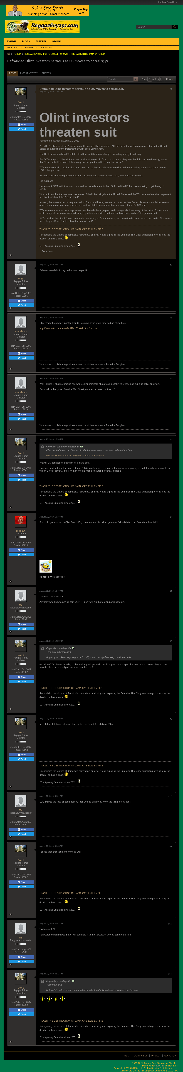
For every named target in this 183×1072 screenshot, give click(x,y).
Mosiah (20, 530)
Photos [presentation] (46, 73)
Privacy (156, 1055)
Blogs (26, 41)
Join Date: (15, 117)
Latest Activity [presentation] (29, 73)
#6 (171, 517)
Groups (56, 41)
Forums (11, 41)
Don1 (21, 102)
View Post (81, 446)
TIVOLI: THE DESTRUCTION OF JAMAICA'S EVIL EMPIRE (71, 229)
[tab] (12, 73)
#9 (171, 719)
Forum (17, 54)
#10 (170, 796)
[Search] (175, 27)
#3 (171, 317)
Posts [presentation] (12, 73)
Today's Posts (14, 47)
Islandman (20, 331)
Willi (20, 278)
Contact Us (141, 1055)
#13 (170, 974)
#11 (170, 846)
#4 (171, 378)
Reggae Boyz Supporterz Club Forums (46, 54)
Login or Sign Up (166, 2)
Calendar (46, 47)
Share (23, 124)
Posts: (17, 119)
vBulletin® (159, 1065)
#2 (171, 265)
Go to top (170, 1055)
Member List (31, 47)
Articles (41, 41)
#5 (171, 439)
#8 (171, 641)
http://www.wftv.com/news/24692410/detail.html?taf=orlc (68, 328)
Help (127, 1055)
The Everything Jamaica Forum (88, 54)
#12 (170, 924)
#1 (171, 89)
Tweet (23, 128)
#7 (171, 591)
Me (21, 604)
